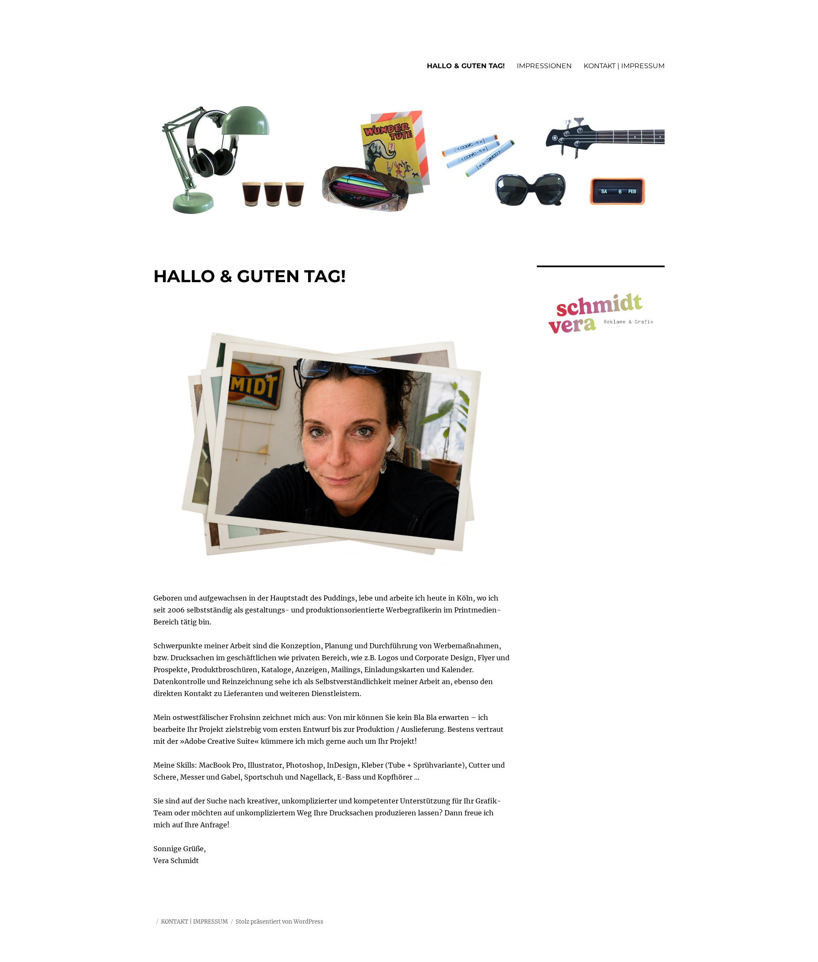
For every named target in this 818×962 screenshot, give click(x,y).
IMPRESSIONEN (544, 66)
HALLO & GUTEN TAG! (466, 66)
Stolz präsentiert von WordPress (279, 921)
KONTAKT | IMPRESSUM (624, 66)
